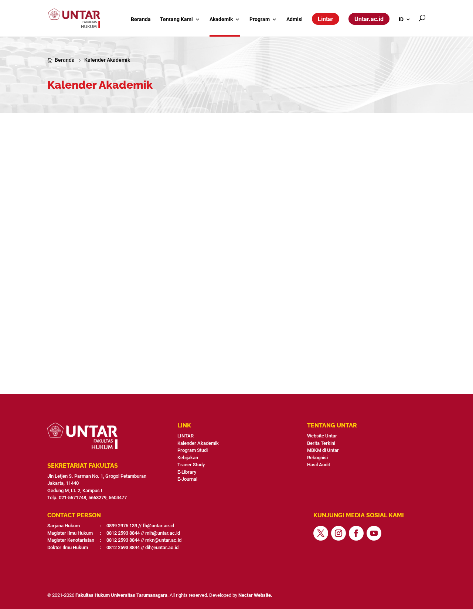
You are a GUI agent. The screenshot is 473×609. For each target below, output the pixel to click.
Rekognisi (317, 457)
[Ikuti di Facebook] (356, 533)
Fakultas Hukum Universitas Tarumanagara (121, 595)
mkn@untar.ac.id (163, 540)
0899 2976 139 (121, 525)
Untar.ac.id (369, 19)
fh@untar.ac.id (158, 525)
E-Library (186, 472)
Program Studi (192, 450)
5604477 (118, 497)
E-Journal (187, 479)
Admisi (294, 19)
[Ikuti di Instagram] (338, 533)
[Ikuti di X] (320, 533)
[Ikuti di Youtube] (374, 533)
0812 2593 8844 (123, 533)
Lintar (325, 19)
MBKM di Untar (323, 450)
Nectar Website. (255, 595)
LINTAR (185, 436)
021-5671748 (72, 497)
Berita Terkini (321, 443)
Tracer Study (191, 464)
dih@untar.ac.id (161, 547)
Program (259, 19)
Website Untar (322, 436)
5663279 (97, 497)
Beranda (141, 19)
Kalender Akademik (198, 443)
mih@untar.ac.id (162, 533)
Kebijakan (187, 457)
